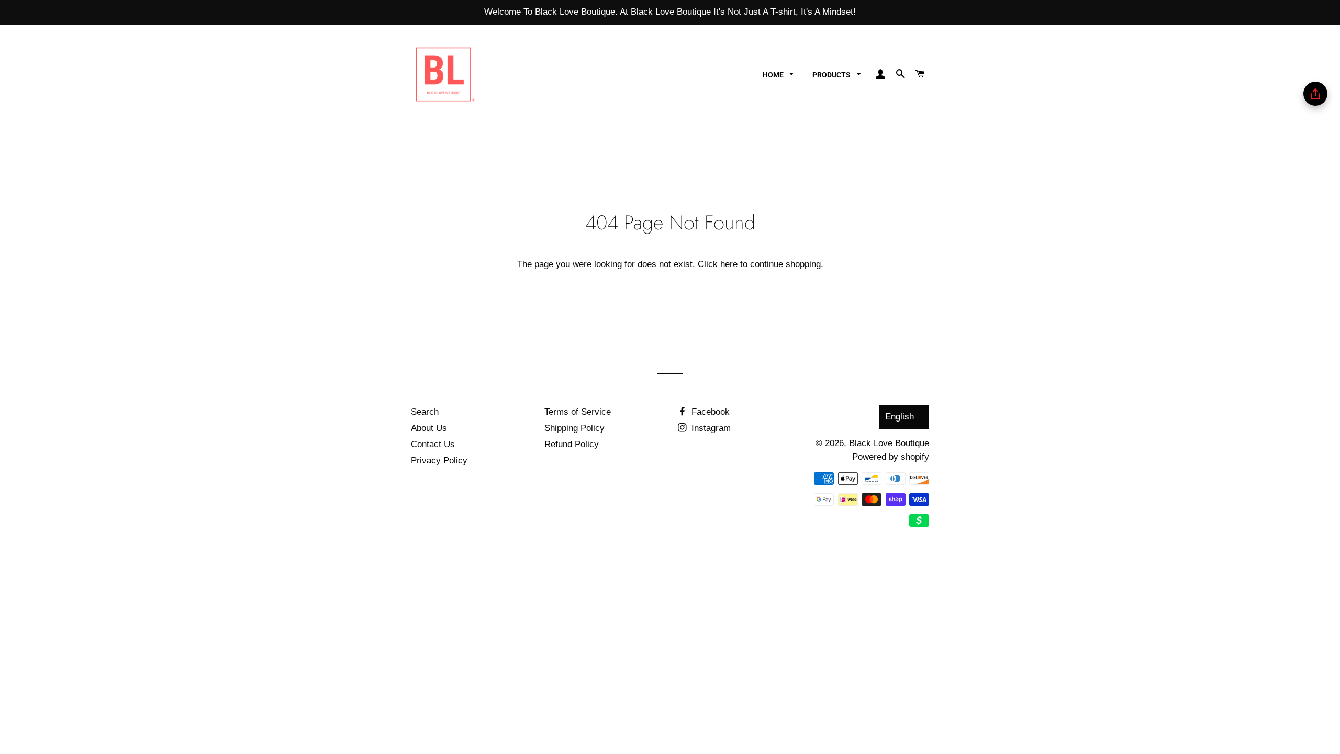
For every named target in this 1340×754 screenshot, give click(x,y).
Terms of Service (577, 412)
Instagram (710, 428)
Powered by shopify (890, 457)
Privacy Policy (439, 460)
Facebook (709, 412)
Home (774, 75)
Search (425, 412)
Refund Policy (571, 444)
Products (832, 75)
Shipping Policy (574, 428)
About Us (429, 428)
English (899, 417)
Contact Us (433, 444)
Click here (718, 264)
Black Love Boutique (889, 443)
